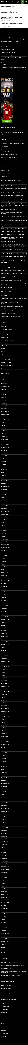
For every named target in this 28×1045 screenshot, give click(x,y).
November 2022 (5, 447)
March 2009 (4, 858)
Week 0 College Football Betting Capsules (11, 280)
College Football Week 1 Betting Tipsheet (11, 267)
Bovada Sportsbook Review (7, 44)
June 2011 (3, 791)
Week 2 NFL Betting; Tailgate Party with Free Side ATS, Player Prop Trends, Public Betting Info (14, 225)
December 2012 (5, 741)
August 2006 (4, 944)
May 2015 (3, 675)
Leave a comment (15, 14)
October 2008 (4, 872)
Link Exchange (4, 343)
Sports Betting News (6, 151)
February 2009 (4, 861)
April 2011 (3, 797)
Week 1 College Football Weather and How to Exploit (13, 270)
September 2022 (5, 453)
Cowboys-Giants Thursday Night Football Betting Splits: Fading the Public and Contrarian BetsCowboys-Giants (14, 205)
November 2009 (5, 836)
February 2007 (4, 927)
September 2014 (5, 691)
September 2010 (5, 816)
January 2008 (4, 897)
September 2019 (5, 553)
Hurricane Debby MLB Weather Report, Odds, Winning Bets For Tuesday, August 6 (12, 307)
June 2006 (3, 950)
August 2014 (4, 694)
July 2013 (3, 722)
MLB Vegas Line (4, 345)
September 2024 (5, 386)
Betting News (4, 326)
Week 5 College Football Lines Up (9, 209)
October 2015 (4, 664)
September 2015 (5, 666)
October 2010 (4, 814)
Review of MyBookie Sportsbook (8, 55)
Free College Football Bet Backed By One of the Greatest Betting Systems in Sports (12, 196)
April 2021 (3, 500)
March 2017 (4, 633)
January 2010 (4, 830)
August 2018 (4, 589)
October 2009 (4, 839)
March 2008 (4, 891)
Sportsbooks (4, 370)
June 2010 (3, 822)
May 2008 (3, 886)
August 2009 (4, 844)
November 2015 (5, 661)
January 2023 (4, 442)
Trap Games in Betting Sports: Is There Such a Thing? (13, 273)
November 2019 (5, 547)
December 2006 (5, 933)
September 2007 (5, 908)
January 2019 (4, 575)
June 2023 (3, 428)
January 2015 (4, 680)
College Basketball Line (6, 329)
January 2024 (4, 408)
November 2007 (5, 902)
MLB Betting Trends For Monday (8, 313)
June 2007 (3, 916)
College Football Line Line (7, 332)
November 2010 (5, 811)
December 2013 (5, 708)
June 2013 (3, 725)
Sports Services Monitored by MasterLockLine (12, 62)
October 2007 (4, 905)
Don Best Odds (4, 1003)
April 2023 (3, 433)
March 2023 (4, 436)
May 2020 (3, 530)
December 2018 (5, 578)
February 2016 (4, 655)
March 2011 (4, 800)
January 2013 (4, 739)
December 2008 (5, 866)
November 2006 (5, 936)
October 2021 (4, 483)
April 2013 (3, 730)
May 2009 (3, 852)
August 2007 (4, 911)
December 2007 (5, 900)
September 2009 (5, 841)
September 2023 (5, 419)
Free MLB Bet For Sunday (7, 287)
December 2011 (5, 775)
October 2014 (4, 689)
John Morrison (4, 1009)
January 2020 (4, 542)
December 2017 (5, 611)
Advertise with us (5, 170)
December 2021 (5, 478)
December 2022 (5, 444)
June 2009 (3, 850)
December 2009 (5, 833)
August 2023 (4, 422)
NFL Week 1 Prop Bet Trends (8, 241)
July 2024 (3, 392)
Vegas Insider (4, 1017)
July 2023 (3, 425)
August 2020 (4, 522)
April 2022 (3, 467)
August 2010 (4, 819)
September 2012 (5, 750)
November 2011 (5, 777)
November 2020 (5, 514)
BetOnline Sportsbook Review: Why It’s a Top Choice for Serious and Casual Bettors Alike (13, 40)
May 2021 (3, 497)
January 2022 (4, 475)
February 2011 (4, 802)
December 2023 (5, 411)
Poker (2, 354)
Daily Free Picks (5, 46)
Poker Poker (4, 991)
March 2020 (4, 536)
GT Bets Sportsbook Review (7, 49)
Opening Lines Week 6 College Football (10, 192)
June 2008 (3, 883)
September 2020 (5, 519)
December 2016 (5, 641)
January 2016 (4, 658)
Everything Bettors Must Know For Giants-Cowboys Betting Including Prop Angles (13, 200)
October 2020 (4, 517)
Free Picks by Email (5, 334)
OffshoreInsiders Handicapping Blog (11, 2)
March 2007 (4, 925)
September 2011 (5, 783)
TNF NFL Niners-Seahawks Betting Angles (11, 180)
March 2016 (4, 653)
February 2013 (4, 736)
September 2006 (5, 941)
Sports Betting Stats (5, 359)
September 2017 (5, 619)
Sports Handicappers (6, 362)
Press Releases (4, 146)
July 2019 (3, 558)
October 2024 (4, 383)
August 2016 (4, 647)
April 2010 (3, 825)
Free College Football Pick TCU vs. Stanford (11, 265)
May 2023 (3, 430)
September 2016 (5, 644)
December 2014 (5, 683)
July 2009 (3, 847)
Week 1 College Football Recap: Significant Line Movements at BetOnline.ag (12, 250)
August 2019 (4, 555)
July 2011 (3, 789)
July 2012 (3, 755)
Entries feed (4, 1030)
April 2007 (3, 922)
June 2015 (3, 672)
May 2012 (3, 761)
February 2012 (4, 769)
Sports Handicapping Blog (7, 365)
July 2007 (3, 913)
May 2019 (3, 564)
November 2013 (5, 711)
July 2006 (3, 947)
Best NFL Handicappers (6, 37)
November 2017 (5, 614)
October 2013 (4, 714)
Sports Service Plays (5, 368)
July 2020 (3, 525)
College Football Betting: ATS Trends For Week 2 (12, 244)
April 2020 (3, 533)
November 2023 (5, 414)
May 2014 (3, 703)
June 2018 (3, 594)
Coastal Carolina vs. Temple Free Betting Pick (12, 231)
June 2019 (3, 561)
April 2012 (3, 764)
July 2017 (3, 625)
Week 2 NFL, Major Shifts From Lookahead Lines (12, 234)
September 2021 (5, 486)
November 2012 (5, 744)
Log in (2, 1027)
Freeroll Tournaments (6, 988)
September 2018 (5, 586)
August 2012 (4, 752)
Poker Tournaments (5, 993)
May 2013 (3, 727)
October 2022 (4, 450)
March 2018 (4, 603)
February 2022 (4, 472)
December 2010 (5, 808)
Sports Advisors (4, 1015)
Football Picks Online (6, 985)
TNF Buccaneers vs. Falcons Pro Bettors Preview (12, 183)
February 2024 (4, 405)
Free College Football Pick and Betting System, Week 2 (14, 253)
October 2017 (4, 616)
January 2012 (4, 772)
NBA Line (3, 348)
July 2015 (3, 669)
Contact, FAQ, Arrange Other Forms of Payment (12, 143)
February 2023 (4, 439)
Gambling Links (4, 337)
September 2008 (5, 875)
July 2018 (3, 591)
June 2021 (3, 494)
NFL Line (3, 351)
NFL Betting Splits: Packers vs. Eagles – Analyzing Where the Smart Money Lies (12, 237)
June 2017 (3, 628)
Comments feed (4, 1033)
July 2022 (3, 458)
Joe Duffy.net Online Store (7, 340)
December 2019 (5, 544)
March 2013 (4, 733)
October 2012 (4, 747)
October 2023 (4, 417)
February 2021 (4, 505)
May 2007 (3, 919)
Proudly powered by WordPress (7, 1043)
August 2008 (4, 877)
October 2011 (4, 780)
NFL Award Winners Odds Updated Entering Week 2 (13, 228)
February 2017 (4, 636)
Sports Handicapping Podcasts (8, 157)
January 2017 (4, 639)
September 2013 (5, 716)
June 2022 (3, 461)
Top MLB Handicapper (6, 64)
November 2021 (5, 480)
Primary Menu (26, 2)
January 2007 (4, 930)
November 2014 (5, 686)
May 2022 (3, 464)
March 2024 (4, 403)
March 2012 (4, 766)
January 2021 (4, 508)
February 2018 (4, 605)
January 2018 (4, 608)
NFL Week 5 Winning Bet (7, 185)
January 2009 (4, 863)
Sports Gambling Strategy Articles (9, 154)
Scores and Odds (5, 357)
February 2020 (4, 539)
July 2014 (3, 697)
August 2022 (4, 455)
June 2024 (3, 394)
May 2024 (3, 397)
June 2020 (3, 528)
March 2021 (4, 503)
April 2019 (3, 566)
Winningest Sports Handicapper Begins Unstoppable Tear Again (11, 18)
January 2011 (4, 805)
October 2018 (4, 583)
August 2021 (4, 489)
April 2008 (3, 888)
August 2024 (4, 389)
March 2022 (4, 469)
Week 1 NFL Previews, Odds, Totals (9, 310)
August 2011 (4, 786)
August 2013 (4, 719)
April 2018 (3, 600)
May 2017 (3, 630)
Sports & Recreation (5, 149)
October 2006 (4, 938)
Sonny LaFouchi (4, 1012)
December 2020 (5, 511)
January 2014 (4, 705)
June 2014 (3, 700)
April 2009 (3, 855)
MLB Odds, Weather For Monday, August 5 (11, 316)
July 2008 (3, 880)
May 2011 (3, 794)
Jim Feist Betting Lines (6, 1006)
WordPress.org (4, 1036)
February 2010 (4, 827)
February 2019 (4, 572)
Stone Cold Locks (5, 373)
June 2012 (3, 758)
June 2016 (3, 650)
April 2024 (3, 400)
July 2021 (3, 492)
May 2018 (3, 597)
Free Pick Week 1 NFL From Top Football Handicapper (14, 247)
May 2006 (3, 952)
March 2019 (4, 569)
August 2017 (4, 622)
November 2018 (5, 580)
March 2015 (4, 678)
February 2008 (4, 894)
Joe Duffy (9, 14)
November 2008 (5, 869)
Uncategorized (4, 160)
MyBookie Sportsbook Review (8, 52)
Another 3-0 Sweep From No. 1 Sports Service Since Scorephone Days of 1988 (13, 11)
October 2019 (4, 550)
